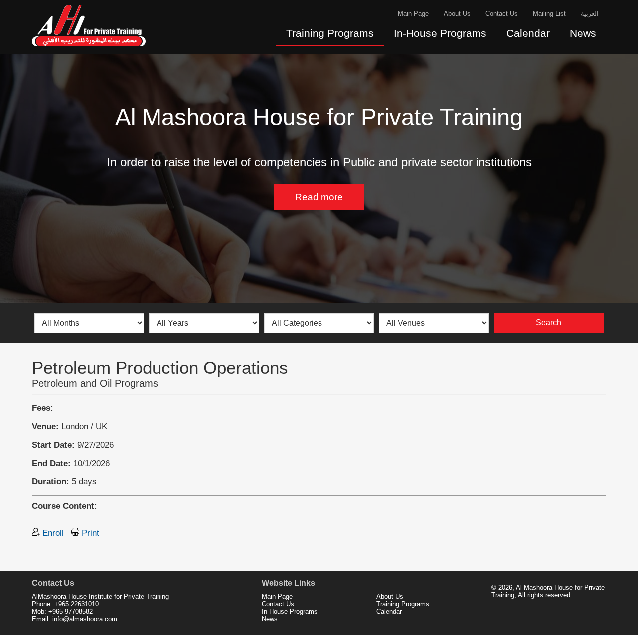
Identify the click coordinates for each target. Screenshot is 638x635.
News (583, 33)
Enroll (52, 533)
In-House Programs (440, 33)
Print (89, 533)
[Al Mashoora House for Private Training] (89, 48)
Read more (319, 197)
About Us (457, 13)
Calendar (528, 33)
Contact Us (501, 13)
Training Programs (330, 33)
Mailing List (549, 13)
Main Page (413, 13)
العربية (590, 13)
